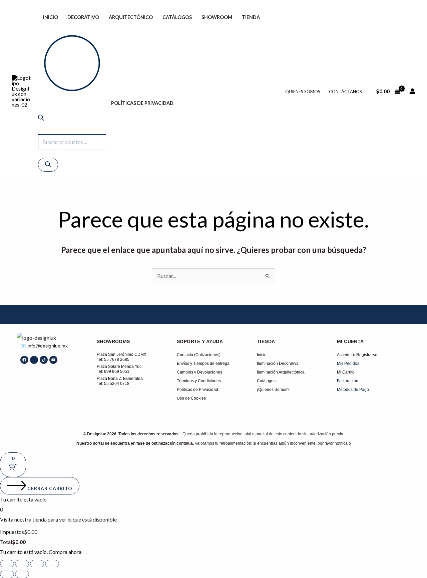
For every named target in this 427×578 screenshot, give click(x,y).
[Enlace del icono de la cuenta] (412, 91)
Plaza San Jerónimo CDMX (121, 354)
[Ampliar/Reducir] (7, 563)
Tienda (251, 17)
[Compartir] (37, 563)
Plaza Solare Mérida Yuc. (119, 366)
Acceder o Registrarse (357, 354)
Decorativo (83, 17)
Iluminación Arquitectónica (281, 372)
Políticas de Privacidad (142, 103)
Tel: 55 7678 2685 (113, 359)
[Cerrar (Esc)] (52, 563)
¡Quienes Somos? (273, 389)
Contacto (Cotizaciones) (199, 354)
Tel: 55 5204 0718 (113, 383)
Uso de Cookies (191, 398)
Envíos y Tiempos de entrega (203, 363)
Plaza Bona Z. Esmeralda (120, 378)
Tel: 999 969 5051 (113, 371)
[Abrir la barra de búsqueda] (41, 118)
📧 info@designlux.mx (44, 345)
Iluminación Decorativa (278, 363)
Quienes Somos (302, 91)
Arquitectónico (131, 17)
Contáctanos (345, 91)
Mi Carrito (346, 372)
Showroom (216, 17)
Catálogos (177, 17)
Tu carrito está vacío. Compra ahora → (44, 552)
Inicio (50, 17)
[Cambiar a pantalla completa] (22, 563)
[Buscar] (48, 165)
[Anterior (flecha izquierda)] (7, 574)
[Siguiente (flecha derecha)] (22, 574)
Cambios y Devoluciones (199, 372)
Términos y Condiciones (199, 381)
